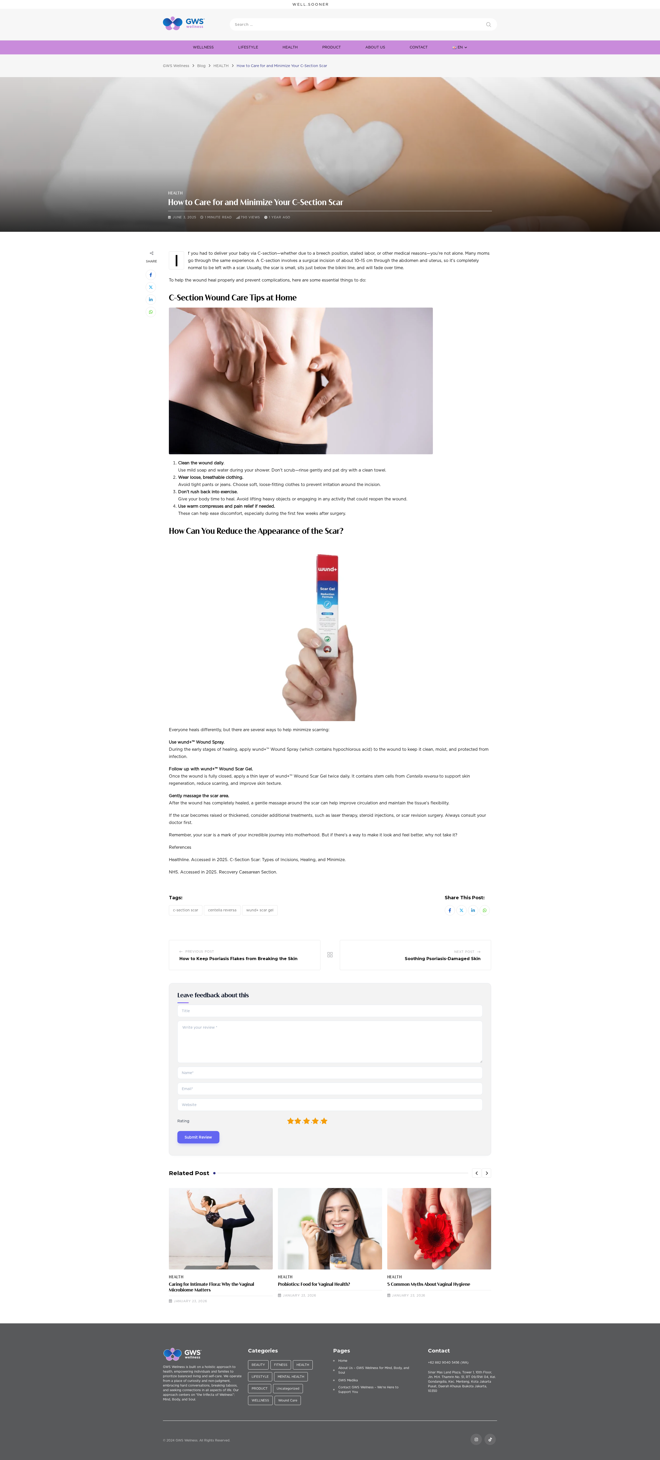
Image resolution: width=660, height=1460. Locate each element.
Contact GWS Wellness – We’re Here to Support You (368, 1389)
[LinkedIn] (151, 299)
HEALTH (290, 47)
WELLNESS (203, 47)
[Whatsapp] (151, 312)
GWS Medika (348, 1380)
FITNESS (280, 1365)
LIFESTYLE (248, 47)
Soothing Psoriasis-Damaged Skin (443, 958)
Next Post (464, 952)
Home (342, 1361)
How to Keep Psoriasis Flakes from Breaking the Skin (238, 958)
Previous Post (199, 951)
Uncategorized (288, 1388)
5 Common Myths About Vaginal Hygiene (428, 1285)
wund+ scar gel (260, 910)
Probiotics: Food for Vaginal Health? (314, 1285)
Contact (419, 47)
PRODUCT (260, 1388)
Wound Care (287, 1400)
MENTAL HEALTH (291, 1377)
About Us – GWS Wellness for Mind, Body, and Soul (373, 1370)
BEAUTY (258, 1365)
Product (331, 47)
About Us (375, 47)
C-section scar (185, 910)
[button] (476, 1173)
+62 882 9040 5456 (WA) (448, 1362)
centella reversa (222, 910)
